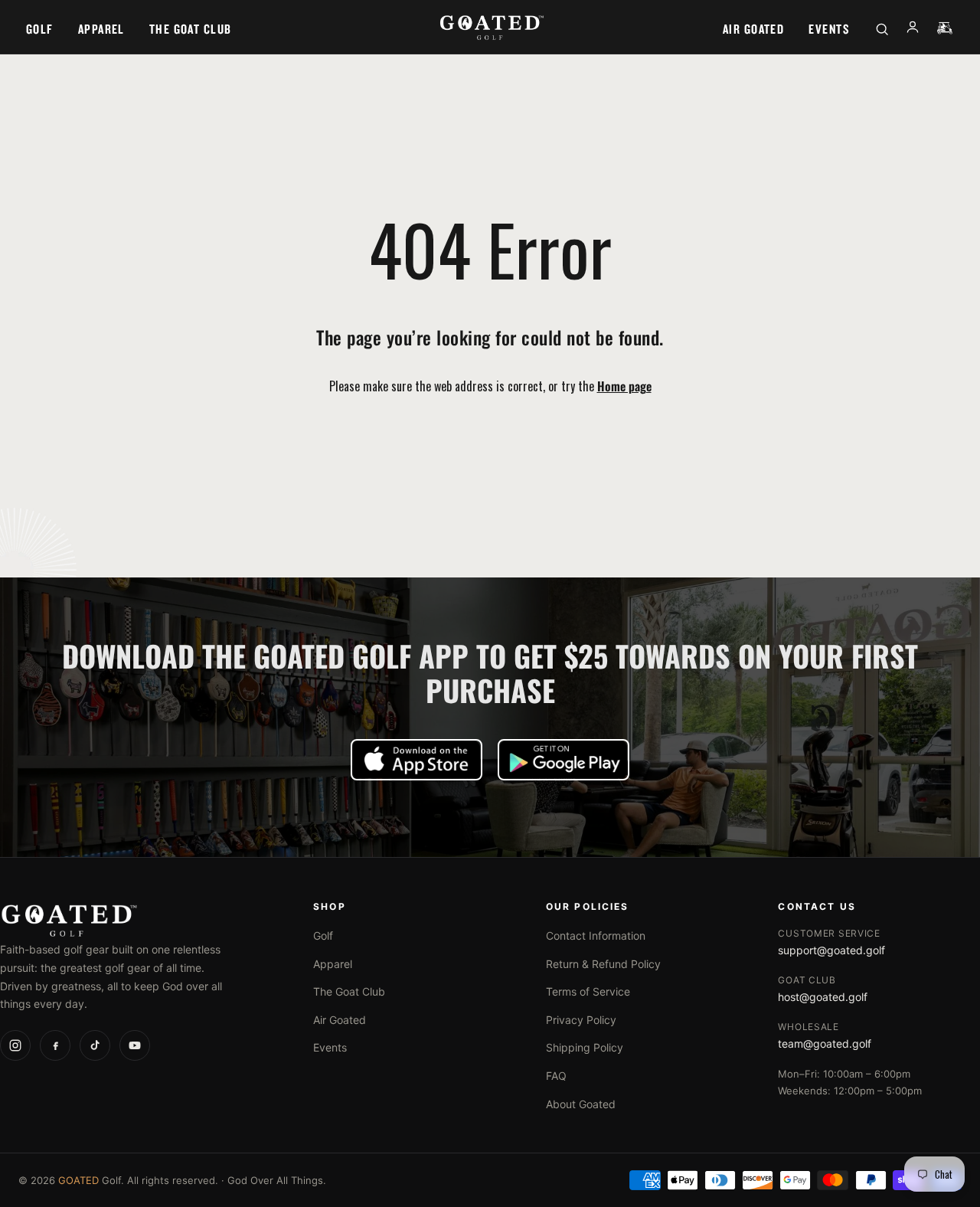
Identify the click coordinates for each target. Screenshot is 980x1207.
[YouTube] (134, 1045)
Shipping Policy (584, 1047)
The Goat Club (349, 991)
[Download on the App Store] (416, 759)
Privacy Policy (581, 1019)
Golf (323, 935)
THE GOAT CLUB (190, 29)
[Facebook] (55, 1045)
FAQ (556, 1075)
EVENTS (829, 29)
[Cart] (945, 29)
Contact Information (595, 935)
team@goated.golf (824, 1043)
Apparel (332, 963)
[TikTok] (95, 1045)
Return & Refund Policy (603, 963)
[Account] (912, 30)
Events (330, 1047)
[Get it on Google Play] (563, 759)
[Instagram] (15, 1045)
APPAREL (101, 29)
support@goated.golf (831, 950)
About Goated (581, 1104)
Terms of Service (588, 991)
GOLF (40, 29)
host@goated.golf (822, 996)
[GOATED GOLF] (490, 29)
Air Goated (339, 1019)
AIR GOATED (753, 29)
